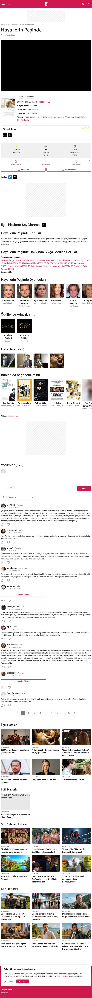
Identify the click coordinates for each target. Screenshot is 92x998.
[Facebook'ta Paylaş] (10, 177)
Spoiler (13, 487)
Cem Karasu (12, 693)
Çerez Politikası (62, 976)
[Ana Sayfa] (46, 3)
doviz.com (5, 993)
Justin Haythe (31, 113)
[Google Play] (10, 135)
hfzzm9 (10, 548)
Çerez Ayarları (9, 981)
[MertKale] (3, 506)
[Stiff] (3, 645)
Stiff (9, 644)
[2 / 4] (24, 361)
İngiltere (42, 102)
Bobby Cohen (80, 117)
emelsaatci (12, 530)
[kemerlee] (3, 587)
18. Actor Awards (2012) (59, 266)
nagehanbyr (12, 568)
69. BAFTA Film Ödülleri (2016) (57, 263)
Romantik (30, 97)
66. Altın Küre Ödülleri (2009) (31, 263)
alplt (9, 627)
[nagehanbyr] (3, 569)
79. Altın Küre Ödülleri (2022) (71, 260)
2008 (19, 102)
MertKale (11, 505)
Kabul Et (22, 981)
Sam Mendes (33, 109)
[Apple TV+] (5, 135)
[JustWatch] (85, 127)
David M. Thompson (66, 117)
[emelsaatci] (3, 531)
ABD (48, 102)
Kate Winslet (6, 260)
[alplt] (3, 627)
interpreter (13, 416)
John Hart (52, 117)
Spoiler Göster (23, 594)
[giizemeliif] (3, 673)
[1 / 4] (8, 361)
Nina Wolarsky (23, 120)
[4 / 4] (57, 361)
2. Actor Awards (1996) (17, 266)
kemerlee (11, 586)
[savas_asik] (3, 607)
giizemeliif (11, 673)
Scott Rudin (42, 117)
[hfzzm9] (3, 549)
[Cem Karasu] (3, 694)
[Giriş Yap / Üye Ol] (82, 3)
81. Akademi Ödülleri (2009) (24, 260)
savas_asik (12, 606)
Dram (21, 97)
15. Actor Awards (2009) (38, 266)
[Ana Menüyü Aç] (3, 3)
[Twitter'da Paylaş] (15, 177)
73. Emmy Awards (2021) (47, 260)
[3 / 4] (41, 361)
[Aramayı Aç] (9, 3)
